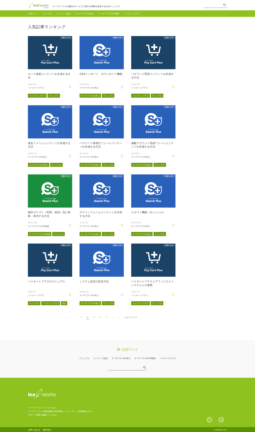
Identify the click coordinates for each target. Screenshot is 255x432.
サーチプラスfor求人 (84, 13)
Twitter (209, 420)
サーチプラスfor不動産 (108, 13)
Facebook (221, 420)
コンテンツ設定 (63, 13)
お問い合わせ (34, 429)
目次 (64, 303)
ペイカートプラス (132, 13)
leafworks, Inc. (221, 430)
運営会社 (47, 429)
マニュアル (47, 13)
